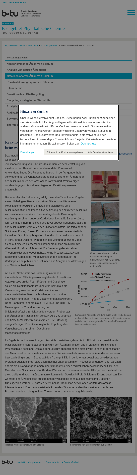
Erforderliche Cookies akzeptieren (65, 152)
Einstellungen (27, 152)
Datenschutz (88, 143)
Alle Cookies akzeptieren (101, 152)
